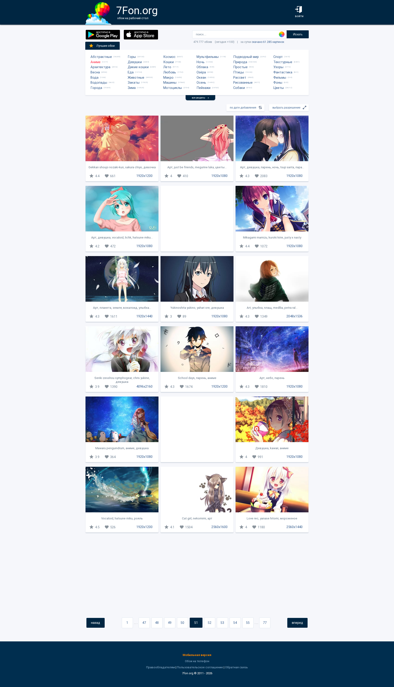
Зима (132, 88)
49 (169, 623)
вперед (297, 623)
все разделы (200, 97)
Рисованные (243, 82)
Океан (201, 77)
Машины (169, 82)
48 (157, 623)
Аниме (96, 62)
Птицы (238, 72)
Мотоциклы (172, 88)
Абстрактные (101, 57)
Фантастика (282, 72)
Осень (201, 82)
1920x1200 (144, 176)
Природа (240, 62)
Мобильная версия (197, 654)
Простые (240, 67)
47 (144, 623)
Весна (95, 72)
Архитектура (100, 67)
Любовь (169, 72)
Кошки (168, 62)
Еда (131, 72)
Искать (298, 34)
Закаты (134, 82)
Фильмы (279, 77)
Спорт (278, 57)
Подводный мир (246, 57)
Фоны (277, 82)
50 (182, 623)
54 (235, 623)
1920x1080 (219, 176)
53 (222, 623)
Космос (169, 57)
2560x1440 (294, 527)
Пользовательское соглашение (200, 667)
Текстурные (282, 62)
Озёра (201, 72)
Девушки (135, 62)
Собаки (239, 88)
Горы (132, 57)
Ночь (201, 62)
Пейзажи (203, 88)
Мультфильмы (208, 57)
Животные (136, 77)
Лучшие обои (105, 45)
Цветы (278, 88)
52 (209, 623)
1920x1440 (144, 316)
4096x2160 (144, 386)
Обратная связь (236, 667)
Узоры (278, 67)
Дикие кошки (138, 67)
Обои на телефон (197, 661)
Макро (168, 77)
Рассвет (239, 77)
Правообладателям (160, 667)
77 (265, 623)
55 (248, 623)
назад (95, 623)
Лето (167, 67)
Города (96, 88)
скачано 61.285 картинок (268, 42)
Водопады (99, 82)
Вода (94, 77)
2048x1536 (294, 316)
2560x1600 (219, 527)
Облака (202, 67)
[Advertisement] (197, 218)
